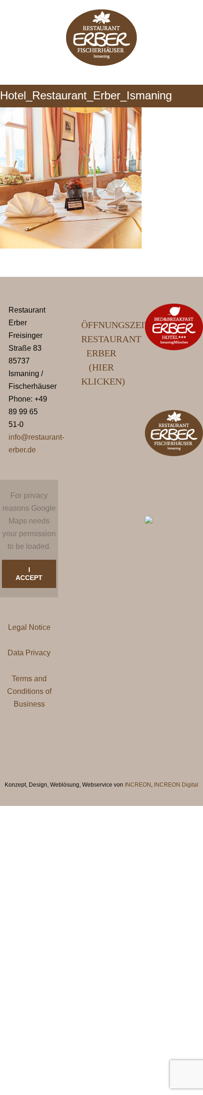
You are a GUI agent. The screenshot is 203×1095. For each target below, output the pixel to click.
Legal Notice (29, 627)
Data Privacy (29, 653)
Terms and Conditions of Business (29, 691)
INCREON (138, 784)
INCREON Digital (176, 784)
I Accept (29, 573)
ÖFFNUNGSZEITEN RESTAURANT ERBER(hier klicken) (101, 353)
